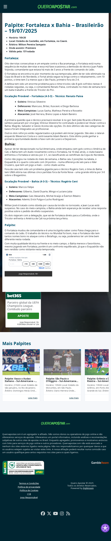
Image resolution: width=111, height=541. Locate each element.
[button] (5, 6)
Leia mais (32, 398)
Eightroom (88, 488)
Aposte (23, 316)
